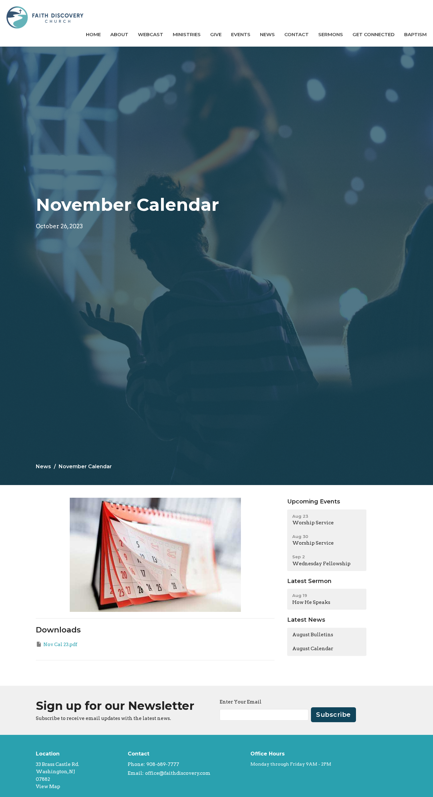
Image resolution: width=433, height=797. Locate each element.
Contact (296, 34)
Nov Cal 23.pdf (60, 644)
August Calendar (312, 648)
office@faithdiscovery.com (177, 773)
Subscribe (333, 714)
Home (93, 34)
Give (216, 34)
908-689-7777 (162, 764)
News (267, 34)
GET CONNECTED (373, 34)
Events (240, 34)
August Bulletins (312, 635)
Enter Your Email (241, 702)
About (119, 34)
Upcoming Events (313, 501)
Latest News (306, 619)
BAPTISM (415, 34)
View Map (48, 786)
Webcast (150, 34)
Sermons (330, 34)
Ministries (187, 34)
